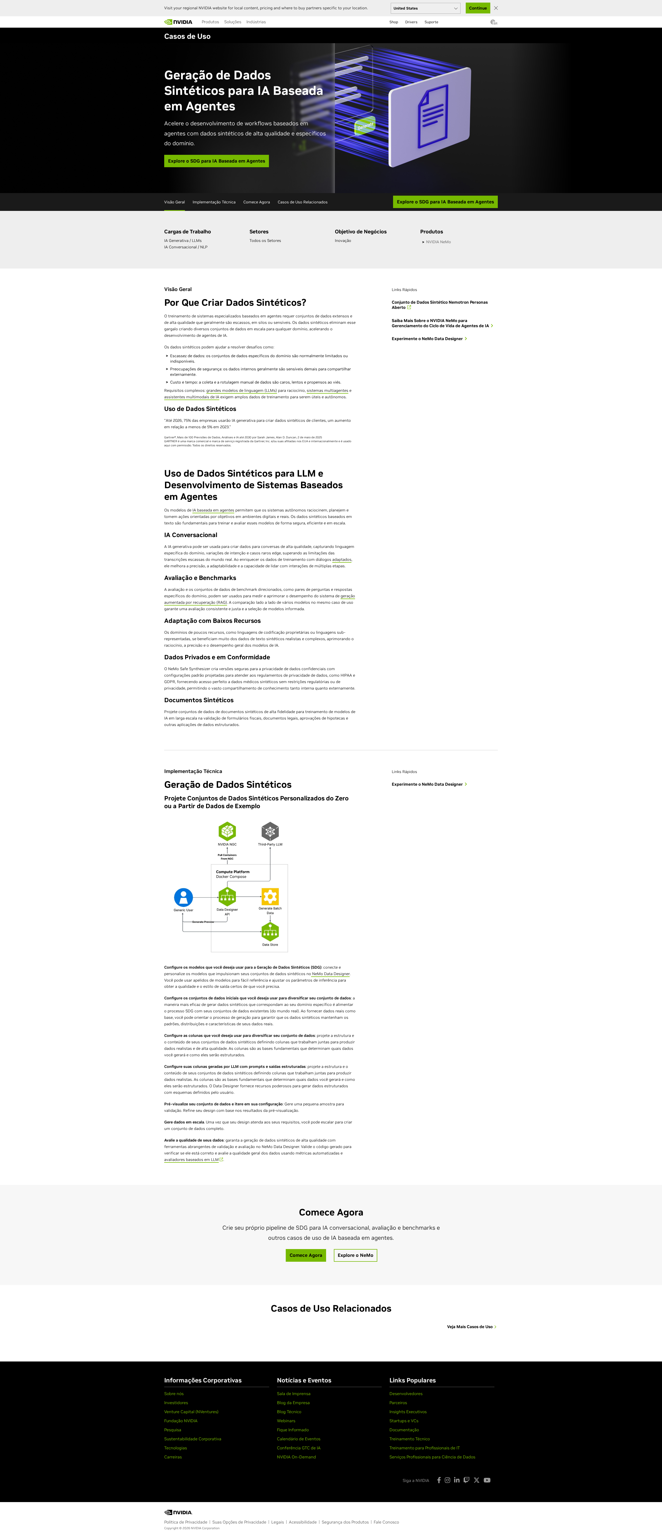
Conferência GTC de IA (299, 1447)
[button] (493, 23)
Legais (277, 1522)
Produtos (210, 21)
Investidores (176, 1402)
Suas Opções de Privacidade (239, 1522)
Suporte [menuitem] (431, 22)
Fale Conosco (386, 1522)
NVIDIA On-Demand (296, 1456)
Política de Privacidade (185, 1522)
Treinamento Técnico (409, 1438)
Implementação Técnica (214, 202)
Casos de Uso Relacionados (303, 202)
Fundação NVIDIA (181, 1420)
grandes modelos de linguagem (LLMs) (241, 390)
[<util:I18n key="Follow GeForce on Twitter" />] (476, 1480)
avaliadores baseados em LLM (191, 1159)
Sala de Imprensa (294, 1393)
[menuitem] (210, 22)
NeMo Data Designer (330, 973)
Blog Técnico (289, 1411)
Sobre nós (174, 1393)
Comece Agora (256, 202)
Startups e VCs (403, 1420)
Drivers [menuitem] (411, 22)
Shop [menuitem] (393, 22)
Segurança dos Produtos (345, 1522)
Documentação (404, 1429)
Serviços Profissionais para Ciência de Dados (432, 1456)
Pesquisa (172, 1429)
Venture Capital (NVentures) (191, 1411)
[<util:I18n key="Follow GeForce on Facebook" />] (439, 1480)
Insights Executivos (408, 1411)
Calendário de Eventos (298, 1438)
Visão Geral (174, 202)
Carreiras (173, 1456)
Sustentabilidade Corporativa (192, 1438)
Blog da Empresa (293, 1402)
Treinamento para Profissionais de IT (424, 1447)
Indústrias (256, 21)
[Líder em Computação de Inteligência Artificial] (178, 22)
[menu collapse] (272, 22)
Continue (478, 8)
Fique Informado (293, 1429)
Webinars (286, 1420)
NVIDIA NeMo (438, 241)
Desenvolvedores (406, 1393)
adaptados (341, 559)
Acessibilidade (303, 1522)
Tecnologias (175, 1447)
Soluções (232, 21)
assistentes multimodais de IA (191, 396)
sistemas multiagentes (327, 390)
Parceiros (398, 1402)
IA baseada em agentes (213, 510)
